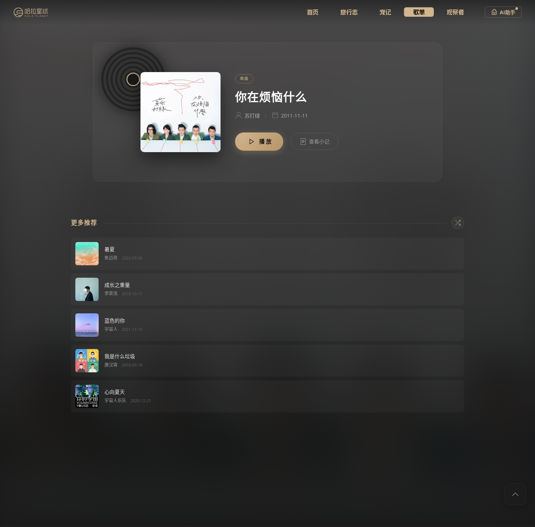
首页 (312, 12)
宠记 (385, 12)
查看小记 (319, 141)
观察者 (455, 12)
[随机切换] (458, 223)
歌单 (419, 12)
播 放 (265, 141)
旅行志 (349, 12)
